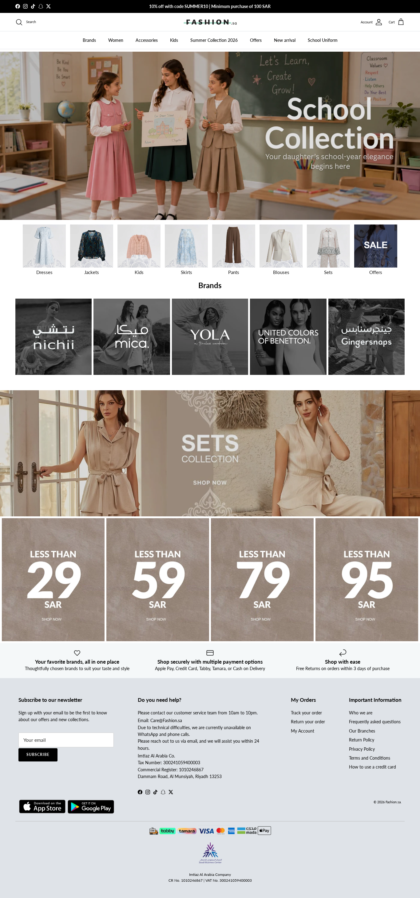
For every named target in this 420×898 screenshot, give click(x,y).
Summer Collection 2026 (214, 40)
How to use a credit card (372, 766)
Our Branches (362, 730)
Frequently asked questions (375, 721)
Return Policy (361, 739)
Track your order (306, 712)
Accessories (147, 40)
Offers (256, 40)
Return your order (308, 721)
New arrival (284, 40)
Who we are (360, 712)
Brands (89, 40)
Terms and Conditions (369, 758)
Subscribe (38, 754)
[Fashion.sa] (210, 22)
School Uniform (323, 40)
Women (115, 40)
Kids (174, 40)
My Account (302, 730)
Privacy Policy (362, 749)
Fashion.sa (393, 802)
